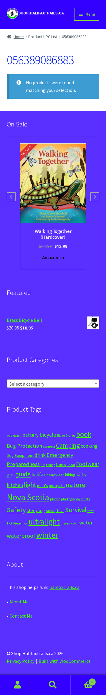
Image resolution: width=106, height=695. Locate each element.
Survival (76, 510)
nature (75, 484)
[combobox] (53, 383)
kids (81, 474)
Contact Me (21, 616)
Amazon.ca (53, 257)
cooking (89, 446)
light (30, 484)
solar (50, 510)
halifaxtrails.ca (64, 587)
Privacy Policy (20, 661)
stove (60, 510)
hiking (70, 475)
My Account (17, 685)
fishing (50, 465)
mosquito (57, 485)
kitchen (15, 485)
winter (47, 535)
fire (43, 465)
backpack (14, 435)
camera (49, 446)
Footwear (87, 463)
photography (70, 499)
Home (19, 36)
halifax (39, 474)
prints (85, 499)
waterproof (21, 535)
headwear (55, 475)
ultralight (44, 522)
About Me (19, 602)
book (83, 434)
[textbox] (53, 384)
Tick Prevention (17, 523)
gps (10, 474)
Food (71, 464)
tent (90, 511)
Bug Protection (24, 445)
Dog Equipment (20, 455)
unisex (65, 523)
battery (30, 435)
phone (55, 499)
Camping (68, 445)
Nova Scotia (28, 497)
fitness (61, 464)
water (86, 522)
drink (40, 455)
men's (42, 485)
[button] (94, 196)
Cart (82, 679)
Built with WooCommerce (65, 661)
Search (53, 685)
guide (23, 474)
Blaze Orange (66, 435)
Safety (16, 510)
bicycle (47, 434)
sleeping (36, 510)
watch (74, 523)
